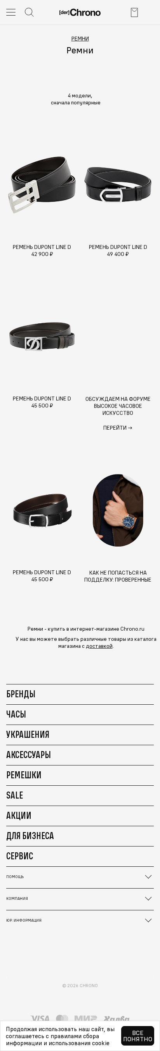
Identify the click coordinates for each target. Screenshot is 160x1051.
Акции (18, 815)
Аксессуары (28, 754)
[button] (80, 102)
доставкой (99, 645)
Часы (16, 714)
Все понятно (137, 1036)
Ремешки (24, 775)
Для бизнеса (30, 835)
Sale (14, 795)
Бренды (20, 694)
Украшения (27, 734)
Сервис (19, 856)
